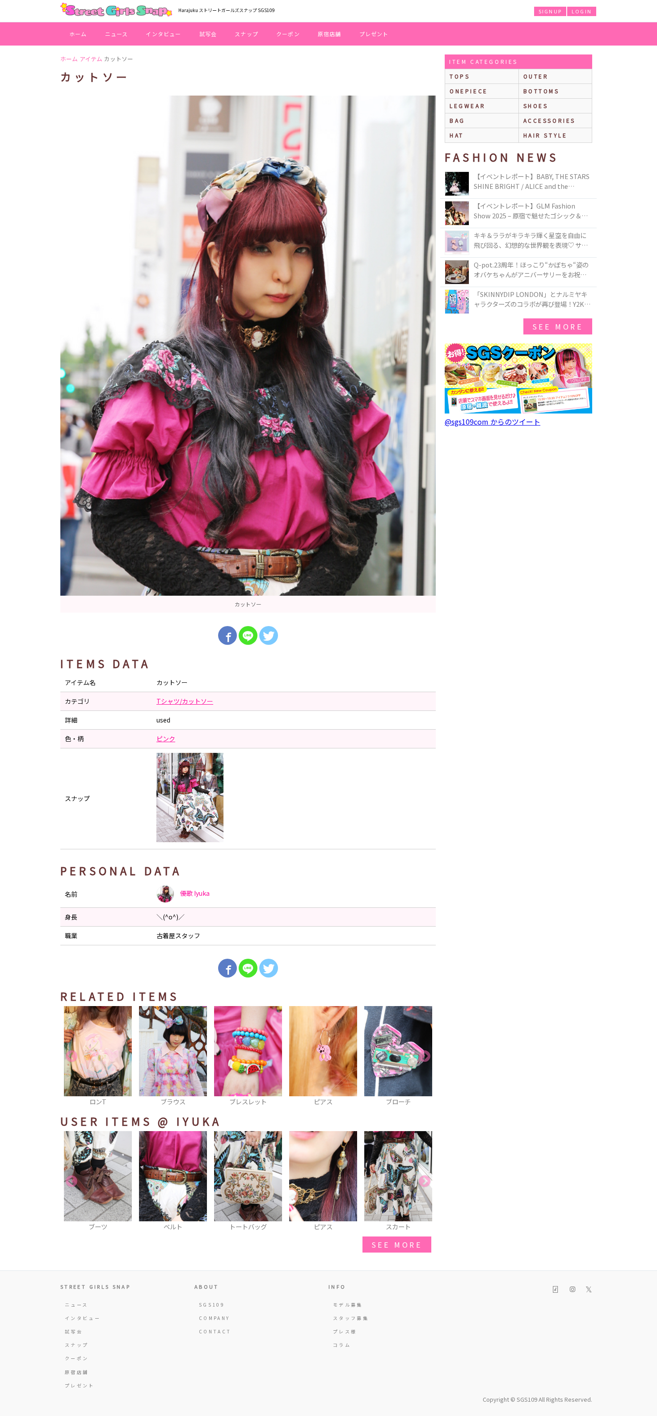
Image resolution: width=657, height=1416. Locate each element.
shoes (535, 105)
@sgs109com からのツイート (492, 421)
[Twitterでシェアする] (268, 635)
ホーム (78, 34)
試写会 (208, 34)
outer (536, 76)
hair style (545, 135)
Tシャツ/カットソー (184, 701)
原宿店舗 (329, 34)
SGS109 (212, 1304)
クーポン (288, 34)
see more (396, 1244)
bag (457, 120)
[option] (248, 354)
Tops (460, 76)
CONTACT (215, 1331)
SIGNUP (550, 11)
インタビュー (163, 34)
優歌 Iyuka (194, 893)
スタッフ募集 (351, 1318)
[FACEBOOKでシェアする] (227, 635)
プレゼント (374, 34)
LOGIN (582, 11)
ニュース (116, 34)
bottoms (541, 91)
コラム (342, 1344)
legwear (467, 105)
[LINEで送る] (248, 635)
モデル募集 (348, 1304)
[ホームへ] (116, 10)
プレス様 (345, 1331)
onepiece (469, 91)
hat (457, 135)
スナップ (246, 34)
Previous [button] (71, 1056)
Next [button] (424, 1056)
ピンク (165, 738)
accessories (549, 120)
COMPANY (214, 1318)
